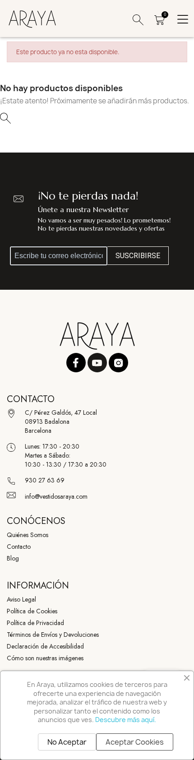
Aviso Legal (21, 599)
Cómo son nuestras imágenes (45, 658)
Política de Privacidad (35, 622)
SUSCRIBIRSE (137, 255)
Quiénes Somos (27, 534)
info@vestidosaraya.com (56, 496)
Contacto (19, 546)
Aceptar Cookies (135, 742)
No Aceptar (67, 742)
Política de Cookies (32, 611)
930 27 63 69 (45, 480)
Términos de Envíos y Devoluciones (53, 634)
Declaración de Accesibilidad (45, 646)
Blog (13, 558)
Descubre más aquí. (125, 719)
